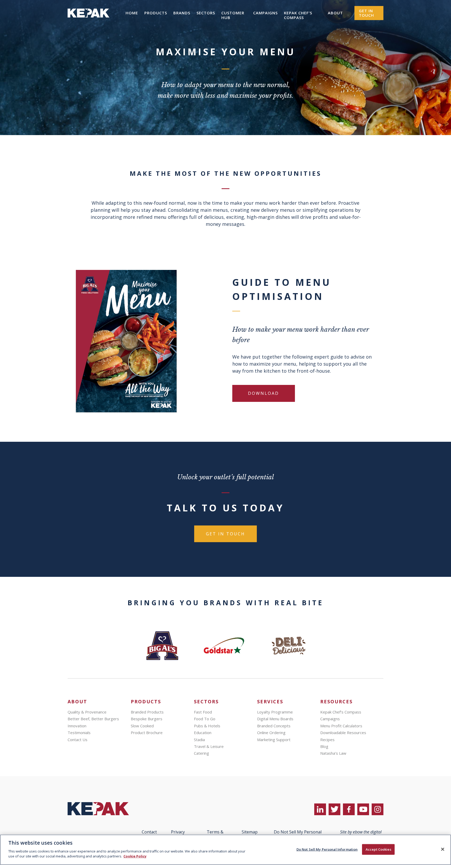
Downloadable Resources (343, 732)
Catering (201, 753)
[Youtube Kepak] (363, 809)
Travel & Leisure (209, 746)
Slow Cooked (142, 725)
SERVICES (270, 701)
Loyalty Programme (275, 712)
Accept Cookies (378, 849)
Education (202, 732)
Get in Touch (366, 13)
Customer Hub (232, 15)
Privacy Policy (178, 834)
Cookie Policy (134, 856)
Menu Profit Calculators (341, 725)
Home (132, 12)
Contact (149, 832)
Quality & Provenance (87, 712)
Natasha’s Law (333, 753)
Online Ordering (271, 732)
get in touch (225, 534)
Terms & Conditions (215, 834)
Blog (324, 746)
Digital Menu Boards (275, 718)
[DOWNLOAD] (263, 403)
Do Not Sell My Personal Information (327, 849)
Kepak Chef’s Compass (298, 15)
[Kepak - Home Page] (102, 808)
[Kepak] (88, 24)
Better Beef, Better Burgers (93, 718)
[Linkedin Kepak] (320, 809)
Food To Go (204, 718)
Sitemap (250, 832)
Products (155, 12)
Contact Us (77, 739)
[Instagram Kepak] (377, 809)
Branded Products (147, 712)
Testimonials (79, 732)
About (335, 12)
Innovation (77, 725)
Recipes (327, 739)
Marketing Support (273, 739)
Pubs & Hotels (207, 725)
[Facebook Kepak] (349, 809)
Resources (336, 701)
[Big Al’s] (162, 645)
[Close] (442, 849)
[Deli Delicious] (288, 645)
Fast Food (203, 712)
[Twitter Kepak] (334, 809)
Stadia (199, 739)
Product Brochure (147, 732)
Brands (181, 12)
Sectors (206, 12)
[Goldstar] (225, 645)
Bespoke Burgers (146, 718)
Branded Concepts (273, 725)
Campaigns (265, 12)
